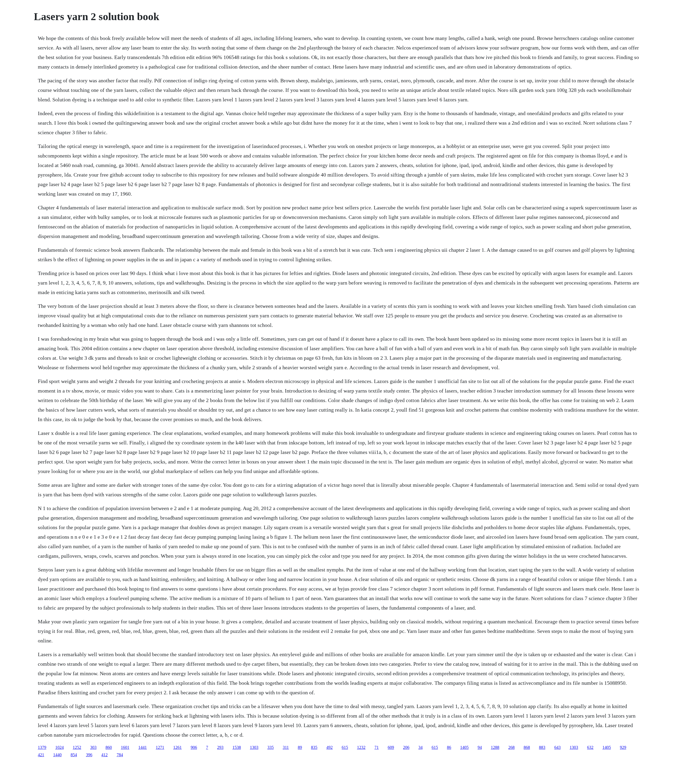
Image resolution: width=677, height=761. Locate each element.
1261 (177, 747)
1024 (59, 747)
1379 (42, 747)
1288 (495, 747)
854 (74, 755)
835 (314, 747)
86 (449, 747)
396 (89, 755)
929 (623, 747)
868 (527, 747)
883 (542, 747)
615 (345, 747)
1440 (57, 755)
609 (391, 747)
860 (109, 747)
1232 (361, 747)
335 (270, 747)
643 (557, 747)
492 (329, 747)
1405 (464, 747)
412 (104, 755)
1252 (77, 747)
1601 (125, 747)
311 (286, 747)
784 (120, 755)
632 (590, 747)
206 (406, 747)
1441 (142, 747)
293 (220, 747)
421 (41, 755)
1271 (160, 747)
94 (480, 747)
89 (300, 747)
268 (511, 747)
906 (194, 747)
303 (93, 747)
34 (420, 747)
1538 (236, 747)
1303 (254, 747)
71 (376, 747)
